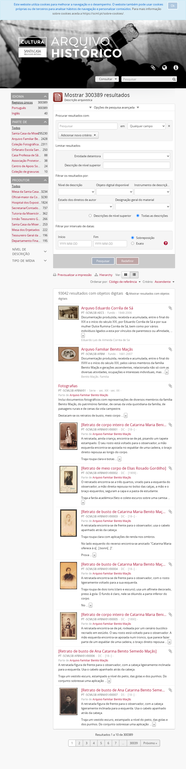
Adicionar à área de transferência (170, 308)
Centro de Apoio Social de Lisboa (34, 166)
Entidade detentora (87, 156)
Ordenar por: (99, 282)
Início (61, 237)
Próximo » (150, 743)
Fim (95, 237)
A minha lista (153, 67)
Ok (173, 6)
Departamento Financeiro (29, 241)
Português (19, 108)
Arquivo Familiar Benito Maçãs (32, 139)
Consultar (105, 79)
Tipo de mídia (23, 260)
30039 (134, 743)
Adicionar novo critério (76, 135)
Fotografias (68, 385)
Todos (16, 128)
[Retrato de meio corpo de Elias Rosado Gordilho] (123, 468)
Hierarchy (106, 275)
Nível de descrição (21, 251)
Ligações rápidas (175, 67)
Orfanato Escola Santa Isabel (31, 150)
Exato (139, 243)
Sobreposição (144, 238)
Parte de (19, 121)
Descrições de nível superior (112, 216)
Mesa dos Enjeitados (25, 230)
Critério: (148, 282)
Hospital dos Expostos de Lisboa (34, 202)
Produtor (20, 180)
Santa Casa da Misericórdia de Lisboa (36, 133)
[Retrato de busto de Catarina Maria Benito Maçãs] (124, 511)
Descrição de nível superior (83, 165)
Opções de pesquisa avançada (114, 107)
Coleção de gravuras (25, 171)
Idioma (164, 67)
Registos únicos (22, 102)
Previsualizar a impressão (74, 275)
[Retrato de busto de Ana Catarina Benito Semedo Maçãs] (107, 651)
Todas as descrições (154, 216)
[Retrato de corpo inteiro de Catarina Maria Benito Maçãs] (130, 424)
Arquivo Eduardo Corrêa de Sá (107, 308)
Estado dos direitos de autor (77, 200)
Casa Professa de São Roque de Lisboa (37, 155)
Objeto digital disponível (112, 185)
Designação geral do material (134, 200)
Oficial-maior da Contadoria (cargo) (35, 197)
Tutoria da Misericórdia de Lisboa (34, 213)
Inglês (16, 113)
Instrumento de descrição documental (152, 185)
